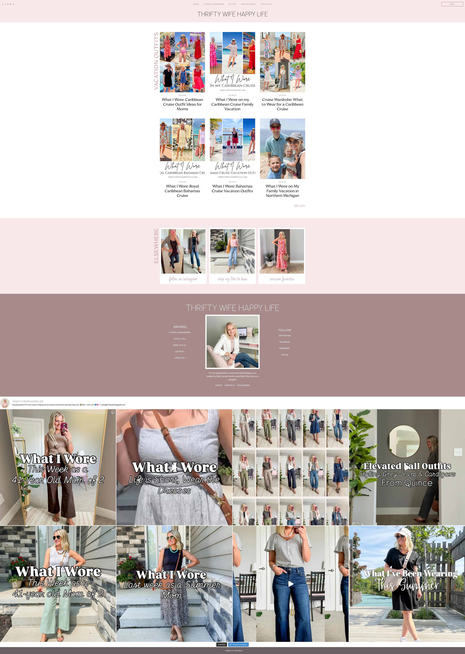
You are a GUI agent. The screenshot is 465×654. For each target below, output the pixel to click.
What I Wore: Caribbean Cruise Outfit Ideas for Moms (182, 104)
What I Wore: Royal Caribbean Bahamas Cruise (182, 191)
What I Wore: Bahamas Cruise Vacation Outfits (232, 188)
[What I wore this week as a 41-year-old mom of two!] (58, 584)
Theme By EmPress (234, 650)
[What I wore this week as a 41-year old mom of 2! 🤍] (58, 467)
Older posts (299, 206)
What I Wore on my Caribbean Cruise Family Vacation (232, 104)
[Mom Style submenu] (186, 345)
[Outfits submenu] (184, 351)
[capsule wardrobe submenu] (190, 332)
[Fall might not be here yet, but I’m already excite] (407, 467)
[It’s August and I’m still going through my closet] (174, 467)
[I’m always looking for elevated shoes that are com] (291, 584)
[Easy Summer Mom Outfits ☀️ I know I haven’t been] (407, 584)
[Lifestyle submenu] (185, 358)
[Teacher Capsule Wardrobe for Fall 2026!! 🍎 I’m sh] (291, 467)
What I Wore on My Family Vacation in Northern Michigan (282, 191)
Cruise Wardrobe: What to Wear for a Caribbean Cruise (282, 104)
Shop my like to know (232, 279)
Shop (452, 4)
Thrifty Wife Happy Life (232, 14)
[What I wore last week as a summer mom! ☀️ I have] (174, 584)
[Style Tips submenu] (186, 338)
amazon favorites (282, 279)
